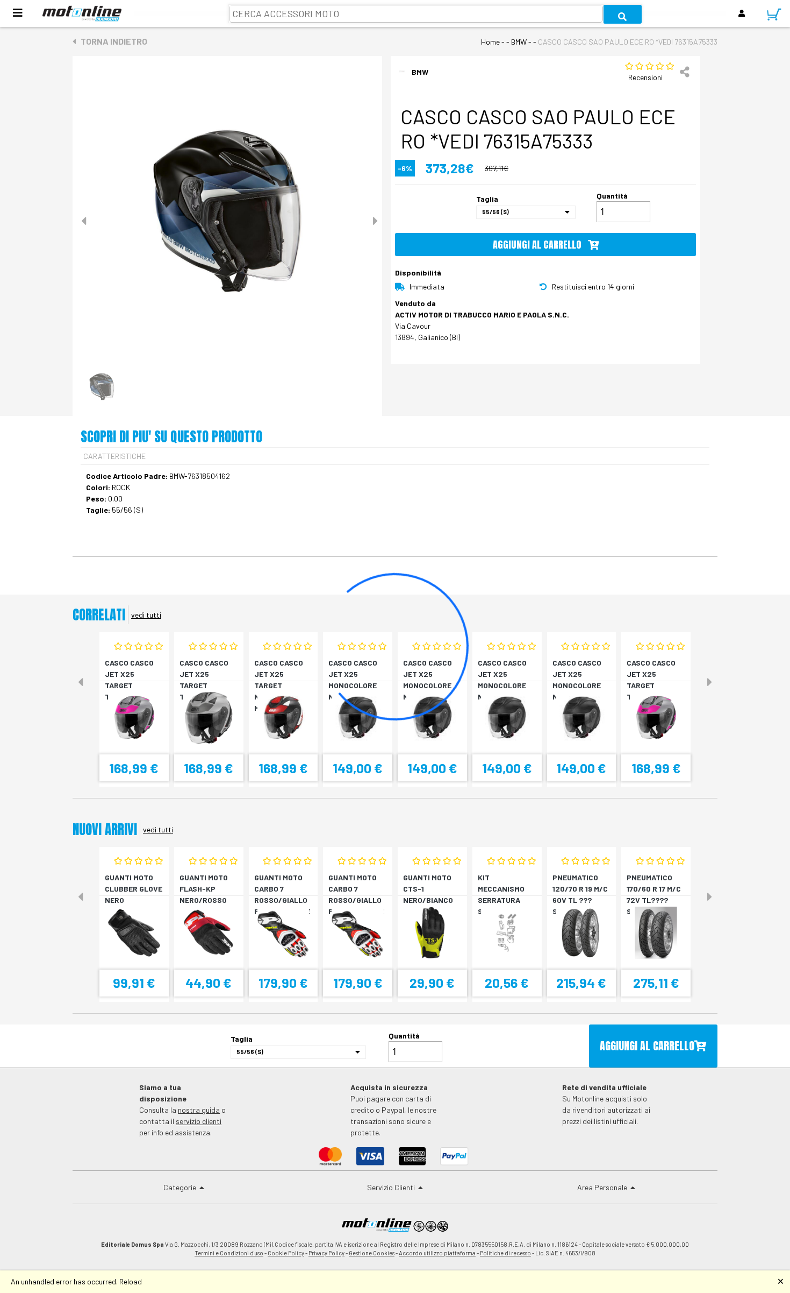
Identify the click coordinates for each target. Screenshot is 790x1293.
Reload (130, 1281)
